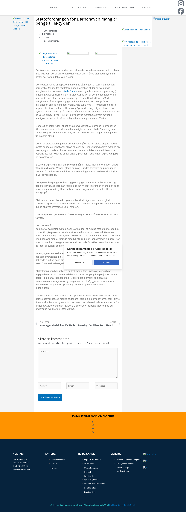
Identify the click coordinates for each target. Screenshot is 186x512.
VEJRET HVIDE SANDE (125, 8)
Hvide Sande (70, 91)
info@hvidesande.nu (21, 469)
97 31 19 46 (22, 466)
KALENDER (83, 8)
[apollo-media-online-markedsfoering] (78, 56)
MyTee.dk (131, 505)
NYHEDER (54, 8)
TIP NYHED (145, 8)
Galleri (69, 8)
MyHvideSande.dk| (117, 505)
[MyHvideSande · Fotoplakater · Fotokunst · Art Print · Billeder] (49, 58)
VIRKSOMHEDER (101, 8)
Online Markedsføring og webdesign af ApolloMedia (73, 505)
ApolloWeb (103, 505)
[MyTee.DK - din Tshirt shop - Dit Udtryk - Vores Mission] (23, 23)
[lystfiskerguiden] (161, 18)
